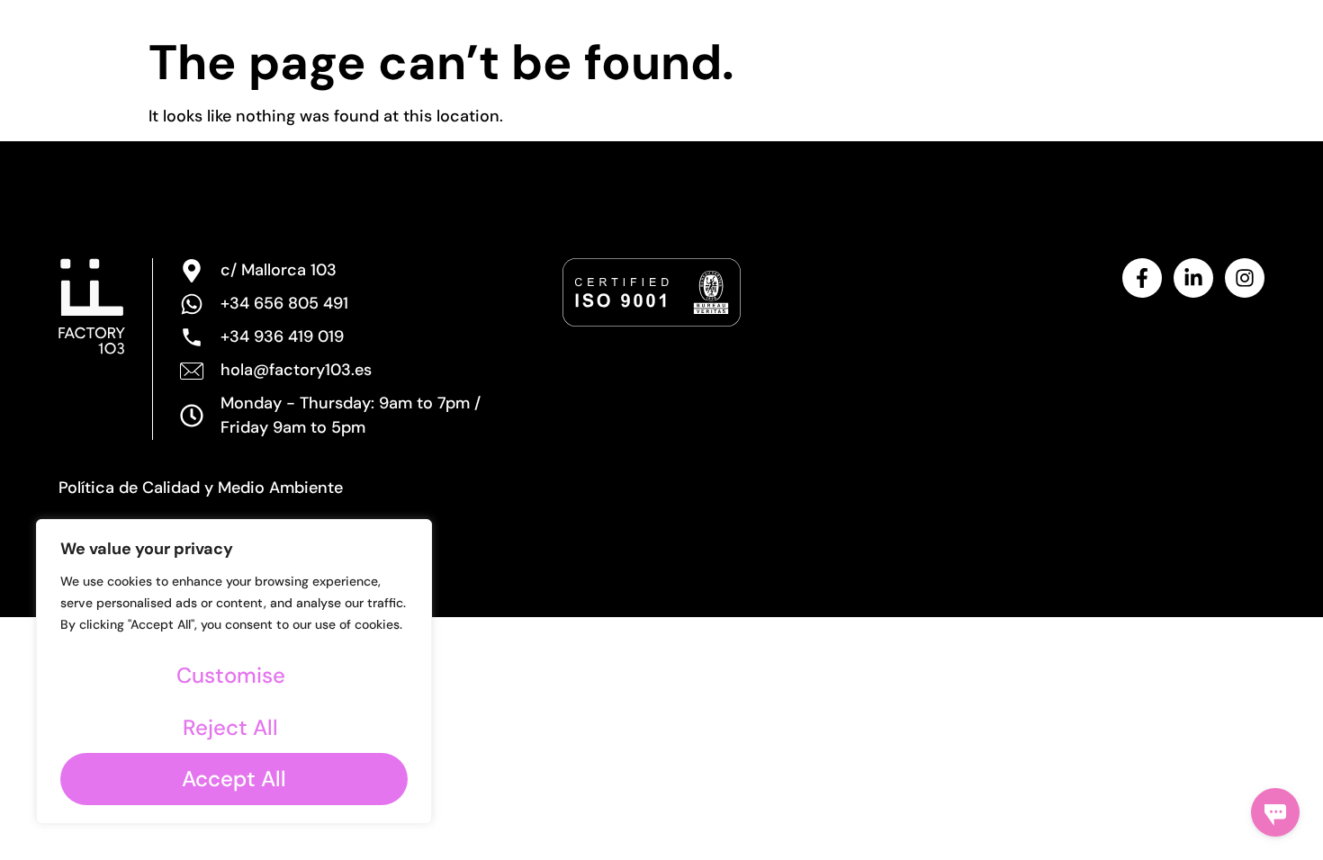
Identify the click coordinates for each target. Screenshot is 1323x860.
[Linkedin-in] (1193, 278)
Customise (230, 675)
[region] (234, 671)
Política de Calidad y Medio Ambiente (200, 487)
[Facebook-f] (1142, 278)
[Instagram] (1244, 278)
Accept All (234, 779)
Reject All (230, 727)
